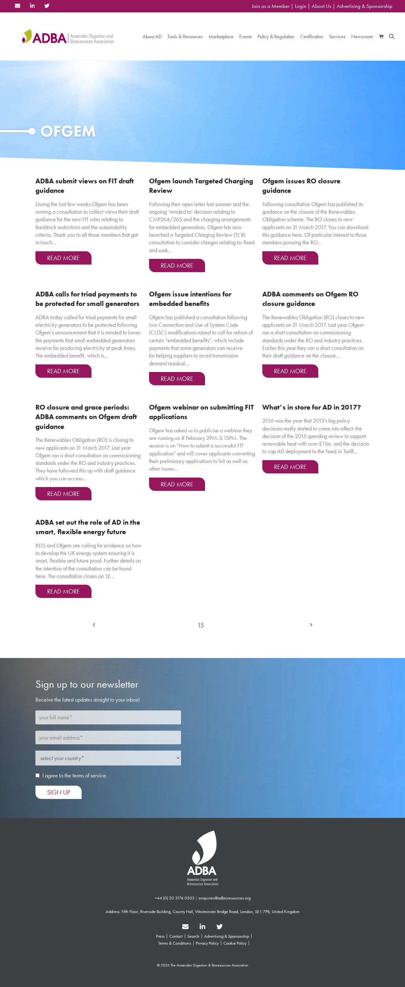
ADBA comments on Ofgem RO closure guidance (310, 298)
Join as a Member (271, 6)
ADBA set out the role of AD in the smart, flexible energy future (87, 527)
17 (242, 625)
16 (222, 625)
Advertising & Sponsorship (364, 6)
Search (193, 936)
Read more (63, 258)
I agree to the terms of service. (74, 775)
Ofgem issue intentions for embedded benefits (190, 298)
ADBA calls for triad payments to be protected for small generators (87, 298)
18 (261, 625)
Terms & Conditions (174, 943)
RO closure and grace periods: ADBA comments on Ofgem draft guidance (86, 417)
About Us (321, 6)
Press (160, 936)
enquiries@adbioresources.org (225, 898)
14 (184, 625)
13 (165, 625)
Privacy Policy (207, 943)
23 (298, 625)
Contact (176, 936)
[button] (381, 36)
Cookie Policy (234, 943)
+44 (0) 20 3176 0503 (175, 898)
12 (146, 625)
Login (300, 6)
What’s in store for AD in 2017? (311, 407)
